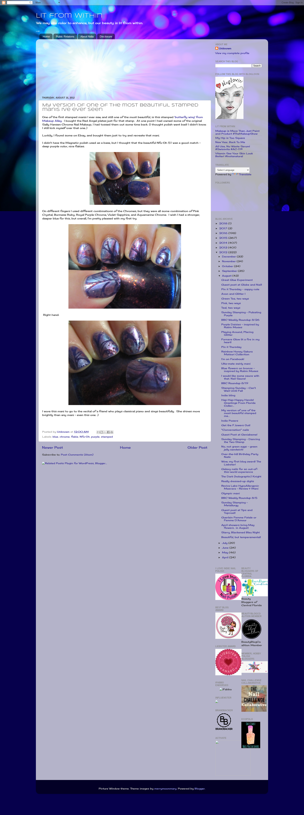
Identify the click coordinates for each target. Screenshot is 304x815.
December (229, 256)
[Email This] (98, 432)
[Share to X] (105, 432)
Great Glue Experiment (237, 280)
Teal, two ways (230, 307)
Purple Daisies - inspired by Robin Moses (240, 326)
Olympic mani (230, 493)
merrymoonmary (165, 788)
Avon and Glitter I (233, 293)
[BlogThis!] (101, 432)
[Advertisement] (124, 66)
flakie (74, 436)
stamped (107, 436)
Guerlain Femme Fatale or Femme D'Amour (238, 519)
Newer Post (52, 447)
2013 (223, 247)
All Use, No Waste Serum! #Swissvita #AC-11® (232, 148)
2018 (223, 223)
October (228, 266)
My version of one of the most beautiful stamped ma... (238, 413)
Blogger (200, 788)
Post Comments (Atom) (77, 454)
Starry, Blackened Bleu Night (240, 532)
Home (46, 36)
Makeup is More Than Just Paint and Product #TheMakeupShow (237, 132)
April (225, 557)
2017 (223, 228)
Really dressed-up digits (237, 481)
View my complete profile (232, 53)
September (230, 271)
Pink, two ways (231, 303)
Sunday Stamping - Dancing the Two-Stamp (240, 440)
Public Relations (65, 36)
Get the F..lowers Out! (235, 425)
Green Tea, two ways (235, 298)
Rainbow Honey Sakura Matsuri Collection (237, 353)
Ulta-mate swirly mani (236, 363)
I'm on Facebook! (232, 359)
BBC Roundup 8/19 (234, 383)
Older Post (197, 447)
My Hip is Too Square (230, 138)
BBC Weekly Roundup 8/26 (240, 319)
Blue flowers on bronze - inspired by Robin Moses (239, 369)
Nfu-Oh (85, 436)
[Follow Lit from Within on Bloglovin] (229, 118)
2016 (223, 233)
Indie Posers (229, 420)
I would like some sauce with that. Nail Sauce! (240, 377)
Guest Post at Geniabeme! (239, 434)
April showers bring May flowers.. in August (237, 526)
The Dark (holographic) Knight (241, 476)
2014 (223, 242)
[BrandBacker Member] (224, 729)
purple (95, 436)
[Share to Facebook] (108, 432)
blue (55, 436)
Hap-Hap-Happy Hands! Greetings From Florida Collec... (238, 403)
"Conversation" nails (235, 429)
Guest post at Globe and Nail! (241, 284)
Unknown (225, 48)
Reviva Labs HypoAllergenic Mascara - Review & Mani (240, 487)
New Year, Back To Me (230, 142)
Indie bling (228, 395)
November (229, 261)
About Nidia (87, 36)
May (225, 552)
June (225, 547)
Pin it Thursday (231, 347)
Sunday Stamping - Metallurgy (234, 504)
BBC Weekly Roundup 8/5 (239, 498)
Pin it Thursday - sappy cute (240, 289)
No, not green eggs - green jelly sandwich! (239, 448)
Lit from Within (69, 16)
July (225, 543)
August (227, 275)
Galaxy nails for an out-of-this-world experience (239, 470)
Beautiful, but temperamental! (241, 537)
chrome (65, 436)
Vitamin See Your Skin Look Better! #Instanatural (234, 155)
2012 (223, 252)
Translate (245, 174)
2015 (223, 237)
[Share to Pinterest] (111, 432)
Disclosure (106, 36)
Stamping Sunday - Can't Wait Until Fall (238, 389)
